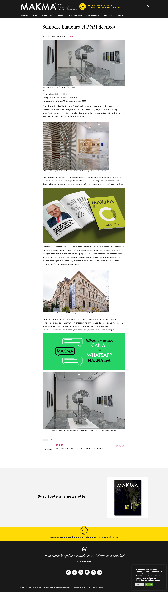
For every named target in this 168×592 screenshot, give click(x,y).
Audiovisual (46, 15)
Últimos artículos (55, 440)
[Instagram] (122, 445)
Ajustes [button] (139, 584)
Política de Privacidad (79, 587)
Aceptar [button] (149, 584)
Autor (45, 440)
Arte (35, 15)
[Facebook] (116, 445)
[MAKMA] (48, 449)
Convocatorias (93, 15)
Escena (60, 15)
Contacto (99, 587)
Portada (24, 15)
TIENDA (120, 15)
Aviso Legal (91, 587)
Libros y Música (75, 15)
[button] (148, 6)
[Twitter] (119, 445)
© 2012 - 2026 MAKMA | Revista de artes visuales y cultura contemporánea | (46, 587)
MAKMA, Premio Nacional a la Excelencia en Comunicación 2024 (103, 6)
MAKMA (108, 15)
